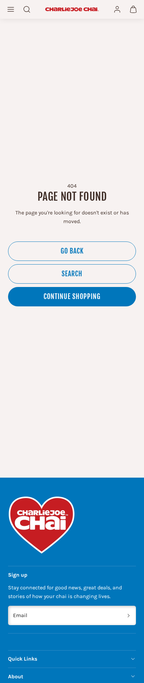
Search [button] (72, 274)
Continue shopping (72, 296)
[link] (117, 9)
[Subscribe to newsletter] (128, 615)
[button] (11, 9)
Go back (72, 251)
